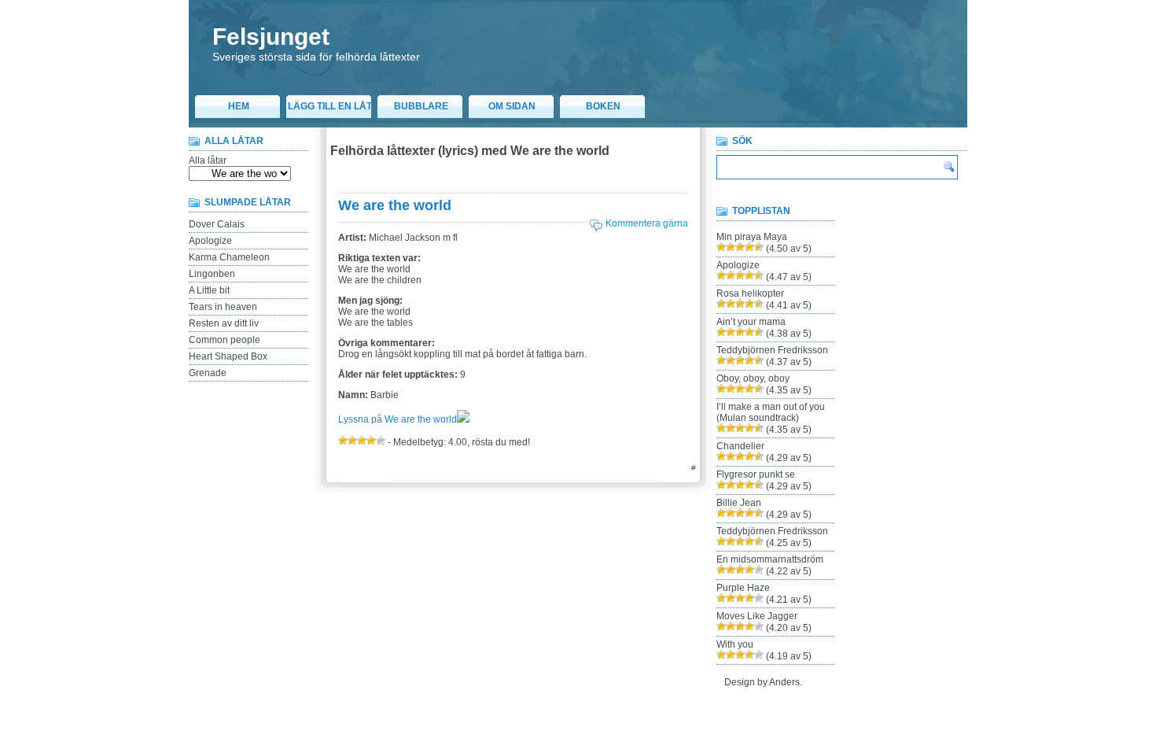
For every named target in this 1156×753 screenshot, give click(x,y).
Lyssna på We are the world (397, 419)
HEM (238, 106)
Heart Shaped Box (228, 356)
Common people (224, 339)
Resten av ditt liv (224, 323)
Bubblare (421, 106)
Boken (603, 106)
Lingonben (212, 273)
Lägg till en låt (330, 106)
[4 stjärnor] (371, 440)
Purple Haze (743, 587)
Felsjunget (270, 37)
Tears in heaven (223, 306)
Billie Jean (738, 502)
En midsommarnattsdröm (769, 559)
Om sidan (512, 106)
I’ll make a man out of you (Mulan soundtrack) (770, 412)
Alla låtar (207, 160)
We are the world (394, 205)
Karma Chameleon (229, 257)
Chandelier (740, 446)
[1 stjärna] (343, 440)
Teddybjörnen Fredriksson (772, 350)
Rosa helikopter (750, 293)
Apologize (210, 240)
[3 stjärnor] (361, 440)
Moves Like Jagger (756, 616)
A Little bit (209, 290)
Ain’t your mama (751, 321)
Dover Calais (217, 224)
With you (734, 644)
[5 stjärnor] (380, 440)
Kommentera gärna (647, 223)
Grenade (207, 372)
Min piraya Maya (751, 236)
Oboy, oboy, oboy (753, 378)
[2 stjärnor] (352, 440)
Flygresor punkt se (755, 474)
